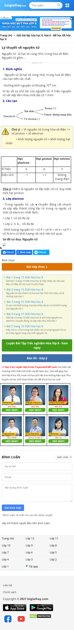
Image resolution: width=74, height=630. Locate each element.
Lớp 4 (5, 559)
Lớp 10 (6, 545)
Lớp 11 (54, 538)
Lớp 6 (29, 552)
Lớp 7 (5, 552)
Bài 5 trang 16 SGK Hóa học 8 (25, 326)
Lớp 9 (29, 545)
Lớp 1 (5, 566)
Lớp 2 (53, 559)
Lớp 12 (30, 538)
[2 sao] (22, 260)
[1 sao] (18, 260)
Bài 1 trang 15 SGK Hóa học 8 (25, 277)
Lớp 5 (53, 552)
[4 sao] (31, 260)
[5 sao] (35, 260)
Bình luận (25, 252)
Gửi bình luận (12, 507)
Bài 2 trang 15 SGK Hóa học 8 (25, 289)
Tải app (33, 566)
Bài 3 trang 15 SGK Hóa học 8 (25, 301)
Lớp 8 (53, 545)
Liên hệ (7, 585)
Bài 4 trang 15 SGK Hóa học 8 (25, 314)
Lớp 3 (29, 559)
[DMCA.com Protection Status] (40, 619)
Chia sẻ (10, 252)
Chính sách (9, 592)
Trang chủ (8, 538)
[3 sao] (26, 260)
